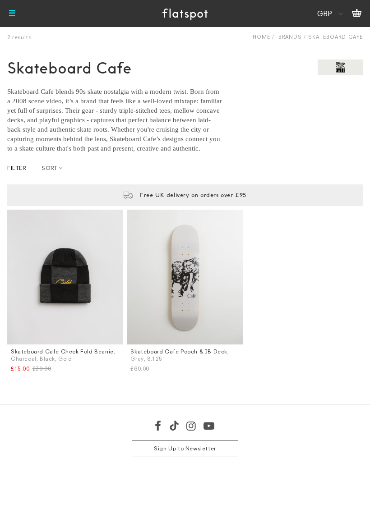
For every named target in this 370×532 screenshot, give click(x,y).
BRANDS (290, 37)
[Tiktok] (174, 425)
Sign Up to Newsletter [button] (185, 448)
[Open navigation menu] (12, 13)
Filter (16, 168)
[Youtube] (209, 425)
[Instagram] (191, 425)
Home (261, 37)
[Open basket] (356, 13)
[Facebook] (158, 425)
